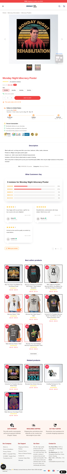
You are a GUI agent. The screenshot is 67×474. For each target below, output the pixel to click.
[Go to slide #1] (29, 67)
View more (33, 353)
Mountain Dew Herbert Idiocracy (33, 384)
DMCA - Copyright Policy (9, 453)
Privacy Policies (7, 451)
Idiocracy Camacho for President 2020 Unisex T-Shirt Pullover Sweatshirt (33, 286)
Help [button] (64, 472)
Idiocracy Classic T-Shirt (13, 314)
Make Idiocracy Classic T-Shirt (13, 343)
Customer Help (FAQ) (24, 458)
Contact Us (21, 455)
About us (5, 447)
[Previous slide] (5, 39)
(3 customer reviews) (15, 81)
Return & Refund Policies (24, 453)
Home (4, 13)
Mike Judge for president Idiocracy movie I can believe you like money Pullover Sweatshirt (53, 286)
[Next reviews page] (60, 248)
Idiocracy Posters (26, 13)
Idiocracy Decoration (14, 13)
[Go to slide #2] (38, 67)
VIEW (13, 281)
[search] (59, 6)
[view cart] (64, 6)
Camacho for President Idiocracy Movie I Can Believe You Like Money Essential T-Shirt (53, 316)
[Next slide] (62, 39)
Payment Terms (22, 451)
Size (4, 87)
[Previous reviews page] (52, 248)
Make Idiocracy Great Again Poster (14, 412)
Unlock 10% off (3, 467)
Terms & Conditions (8, 449)
